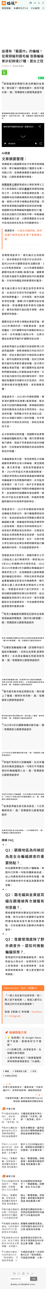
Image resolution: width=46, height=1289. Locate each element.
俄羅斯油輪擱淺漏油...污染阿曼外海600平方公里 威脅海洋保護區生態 (32, 1226)
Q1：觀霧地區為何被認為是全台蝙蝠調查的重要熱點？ (24, 856)
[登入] (39, 3)
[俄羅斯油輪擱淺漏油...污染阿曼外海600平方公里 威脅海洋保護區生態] (10, 1228)
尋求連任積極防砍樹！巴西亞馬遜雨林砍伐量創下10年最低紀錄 (32, 1212)
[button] (43, 3)
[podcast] (35, 3)
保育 (34, 1071)
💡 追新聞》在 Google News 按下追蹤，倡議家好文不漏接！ (24, 1041)
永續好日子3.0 (21, 8)
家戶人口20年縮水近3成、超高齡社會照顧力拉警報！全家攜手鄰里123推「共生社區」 (32, 1147)
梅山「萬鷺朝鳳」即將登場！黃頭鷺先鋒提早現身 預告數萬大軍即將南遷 (32, 1161)
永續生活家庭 (11, 1075)
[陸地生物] (4, 73)
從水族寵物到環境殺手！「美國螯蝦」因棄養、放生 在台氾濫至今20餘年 (32, 1184)
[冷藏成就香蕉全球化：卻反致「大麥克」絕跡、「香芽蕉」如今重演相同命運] (10, 1118)
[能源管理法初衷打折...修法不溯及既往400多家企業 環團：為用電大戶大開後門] (10, 1242)
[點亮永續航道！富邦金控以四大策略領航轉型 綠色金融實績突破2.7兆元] (10, 1132)
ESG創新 (35, 8)
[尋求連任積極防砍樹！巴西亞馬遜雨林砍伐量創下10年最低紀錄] (10, 1214)
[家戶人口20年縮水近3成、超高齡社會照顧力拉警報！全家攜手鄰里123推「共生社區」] (10, 1149)
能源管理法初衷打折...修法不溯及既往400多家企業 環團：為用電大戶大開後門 (32, 1240)
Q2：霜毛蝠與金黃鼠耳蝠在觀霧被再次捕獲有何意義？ (24, 901)
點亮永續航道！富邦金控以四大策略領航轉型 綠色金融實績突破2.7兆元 (32, 1130)
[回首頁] (9, 3)
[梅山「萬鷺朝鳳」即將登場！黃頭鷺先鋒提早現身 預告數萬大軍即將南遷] (10, 1163)
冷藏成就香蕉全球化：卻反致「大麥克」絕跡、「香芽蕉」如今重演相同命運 (32, 1116)
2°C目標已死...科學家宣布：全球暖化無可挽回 (24, 1051)
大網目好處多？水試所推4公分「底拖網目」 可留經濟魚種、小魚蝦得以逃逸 (32, 1254)
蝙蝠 (7, 1071)
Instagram (15, 1016)
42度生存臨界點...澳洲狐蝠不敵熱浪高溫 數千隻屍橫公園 (23, 235)
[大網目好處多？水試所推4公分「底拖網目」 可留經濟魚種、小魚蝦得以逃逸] (10, 1256)
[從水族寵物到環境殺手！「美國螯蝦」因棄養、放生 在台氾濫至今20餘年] (10, 1185)
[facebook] (30, 3)
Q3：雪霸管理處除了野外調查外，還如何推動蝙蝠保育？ (24, 945)
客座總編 (6, 8)
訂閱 (33, 1279)
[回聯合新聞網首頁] (4, 3)
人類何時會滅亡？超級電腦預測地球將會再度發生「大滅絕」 (24, 1059)
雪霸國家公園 (21, 1071)
